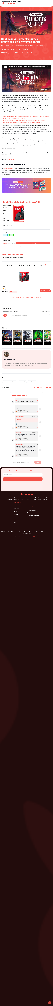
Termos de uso (31, 513)
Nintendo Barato (6, 1)
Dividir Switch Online (16, 1)
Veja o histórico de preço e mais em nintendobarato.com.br (26, 297)
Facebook (16, 517)
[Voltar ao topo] (49, 1002)
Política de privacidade (33, 515)
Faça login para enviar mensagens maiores (32, 465)
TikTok (15, 522)
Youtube (16, 506)
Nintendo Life (10, 159)
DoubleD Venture (34, 536)
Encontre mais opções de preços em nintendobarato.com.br (26, 246)
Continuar (22, 479)
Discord (16, 514)
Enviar (38, 462)
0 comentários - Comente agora (26, 53)
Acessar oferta (44, 290)
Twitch (15, 511)
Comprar (32, 243)
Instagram (16, 508)
